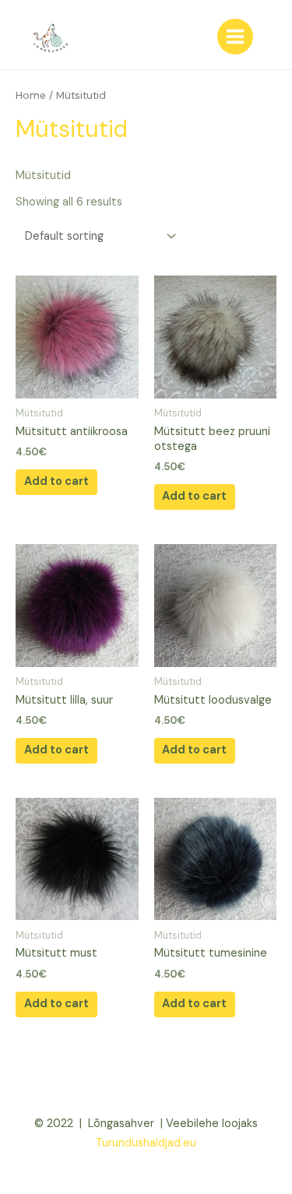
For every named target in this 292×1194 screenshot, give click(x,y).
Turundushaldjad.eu (146, 1143)
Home (31, 95)
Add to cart (56, 481)
